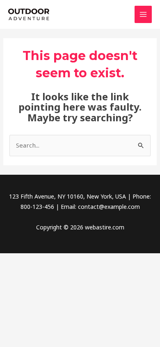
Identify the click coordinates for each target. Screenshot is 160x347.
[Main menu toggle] (143, 14)
